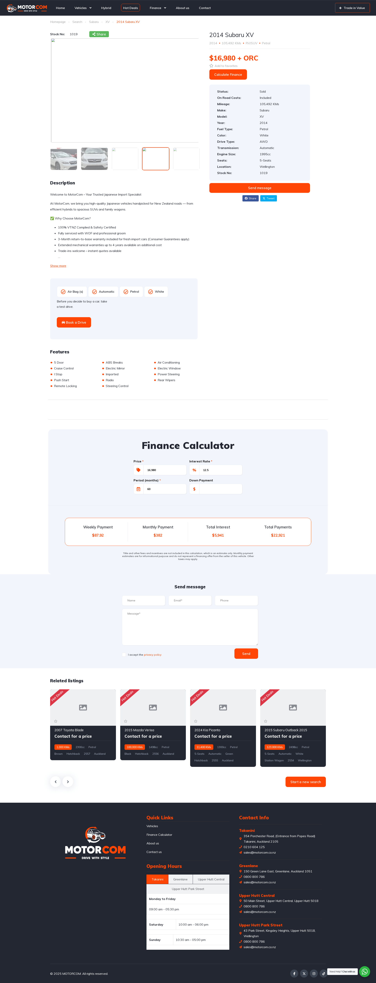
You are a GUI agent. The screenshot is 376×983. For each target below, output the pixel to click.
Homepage (58, 22)
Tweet (271, 198)
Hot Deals (130, 7)
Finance (155, 8)
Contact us (154, 852)
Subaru (94, 22)
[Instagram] (314, 973)
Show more (58, 266)
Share (252, 198)
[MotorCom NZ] (27, 8)
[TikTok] (324, 973)
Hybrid (106, 8)
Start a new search (305, 782)
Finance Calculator (159, 835)
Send (246, 654)
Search (77, 22)
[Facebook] (294, 973)
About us (182, 8)
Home (60, 8)
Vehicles (81, 8)
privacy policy (152, 654)
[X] (304, 973)
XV (108, 22)
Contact (205, 8)
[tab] (157, 879)
